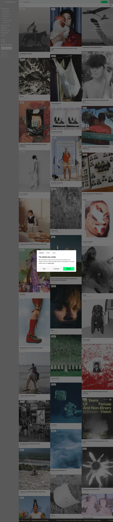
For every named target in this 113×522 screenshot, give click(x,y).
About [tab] (54, 252)
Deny (44, 268)
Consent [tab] (41, 252)
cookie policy (51, 263)
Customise (56, 268)
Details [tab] (48, 252)
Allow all (69, 268)
